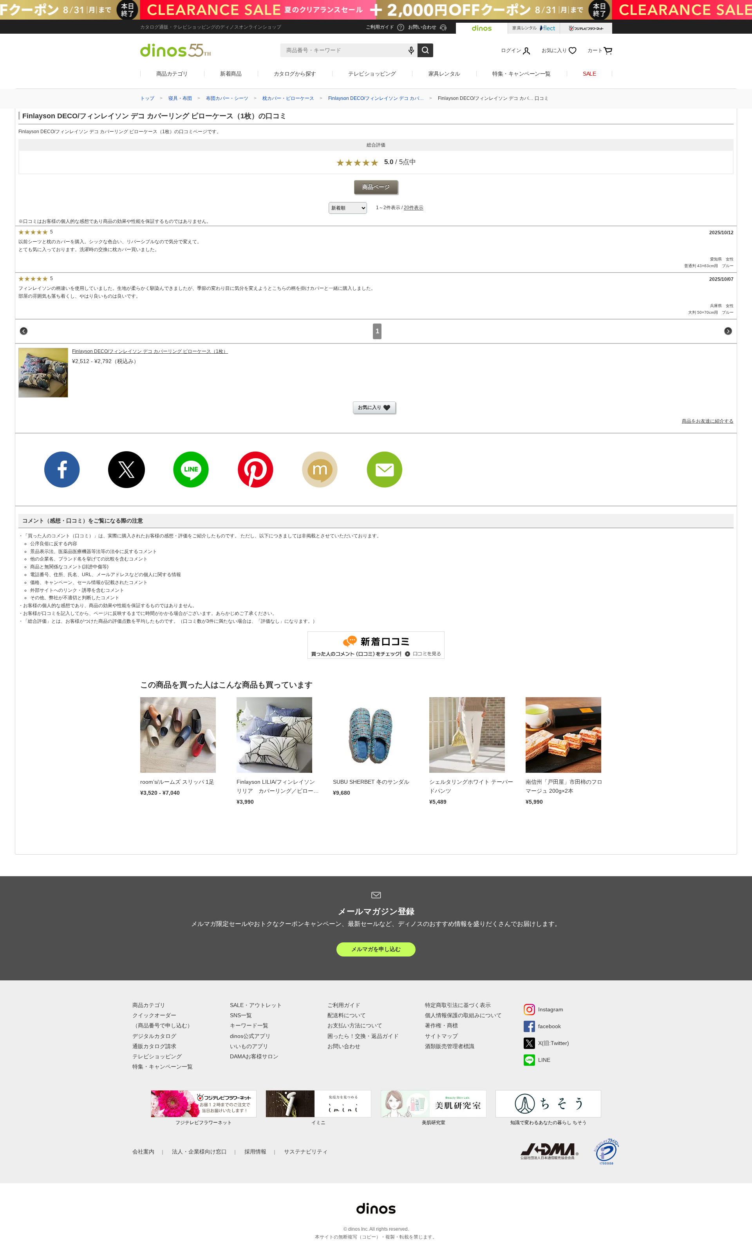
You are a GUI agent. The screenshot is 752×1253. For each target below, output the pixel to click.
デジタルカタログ (154, 1036)
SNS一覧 (241, 1015)
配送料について (346, 1015)
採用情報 (255, 1151)
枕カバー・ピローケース (288, 98)
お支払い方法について (354, 1025)
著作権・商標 (441, 1025)
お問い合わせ (343, 1046)
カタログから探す (295, 74)
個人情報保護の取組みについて (463, 1015)
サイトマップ (441, 1036)
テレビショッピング (372, 74)
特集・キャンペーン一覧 (521, 74)
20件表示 (413, 208)
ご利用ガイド (343, 1005)
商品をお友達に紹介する (708, 421)
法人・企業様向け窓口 (199, 1151)
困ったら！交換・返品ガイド (363, 1036)
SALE (589, 74)
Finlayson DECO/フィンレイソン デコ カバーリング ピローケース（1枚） (150, 351)
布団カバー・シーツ (227, 98)
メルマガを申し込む (376, 949)
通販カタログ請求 (154, 1046)
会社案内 (143, 1151)
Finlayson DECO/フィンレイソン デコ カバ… (376, 98)
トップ (147, 98)
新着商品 (230, 74)
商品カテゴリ (172, 74)
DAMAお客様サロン (254, 1056)
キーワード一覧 (249, 1025)
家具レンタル (444, 74)
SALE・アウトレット (256, 1005)
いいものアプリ (249, 1046)
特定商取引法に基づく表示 (458, 1005)
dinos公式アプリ (250, 1036)
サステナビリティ (306, 1151)
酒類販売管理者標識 (449, 1046)
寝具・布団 (180, 98)
